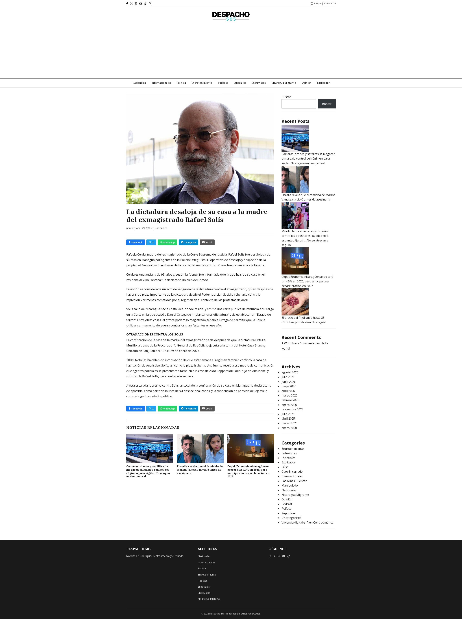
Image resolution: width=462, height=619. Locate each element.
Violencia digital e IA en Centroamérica (307, 522)
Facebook (136, 242)
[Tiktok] (145, 3)
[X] (131, 3)
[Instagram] (136, 3)
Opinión (306, 82)
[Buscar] (150, 3)
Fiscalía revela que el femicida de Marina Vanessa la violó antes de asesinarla (200, 470)
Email (209, 242)
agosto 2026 (290, 372)
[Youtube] (140, 3)
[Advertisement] (231, 51)
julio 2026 (288, 377)
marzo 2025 (289, 423)
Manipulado (290, 485)
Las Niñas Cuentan (294, 481)
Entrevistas (259, 82)
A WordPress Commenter (299, 343)
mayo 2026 (289, 386)
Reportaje (288, 513)
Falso (285, 467)
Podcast (223, 82)
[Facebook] (127, 3)
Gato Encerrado (292, 472)
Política (181, 82)
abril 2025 (288, 418)
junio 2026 (289, 382)
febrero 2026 (290, 400)
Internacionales (161, 82)
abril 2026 (288, 391)
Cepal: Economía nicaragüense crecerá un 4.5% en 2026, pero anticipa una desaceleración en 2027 (248, 471)
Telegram (190, 242)
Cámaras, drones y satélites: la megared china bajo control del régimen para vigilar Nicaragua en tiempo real (148, 471)
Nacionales (139, 82)
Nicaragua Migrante (283, 82)
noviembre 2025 (292, 409)
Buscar (286, 97)
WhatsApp (169, 242)
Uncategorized (291, 518)
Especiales (240, 82)
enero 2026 (289, 405)
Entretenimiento (202, 82)
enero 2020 (289, 428)
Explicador (323, 82)
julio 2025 (288, 414)
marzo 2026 (289, 395)
